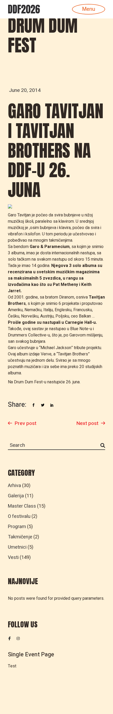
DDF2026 (24, 9)
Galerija (16, 495)
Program (17, 526)
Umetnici (17, 547)
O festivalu (19, 516)
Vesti (13, 557)
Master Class (22, 506)
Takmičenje (20, 537)
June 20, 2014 (25, 90)
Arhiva (14, 485)
